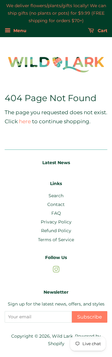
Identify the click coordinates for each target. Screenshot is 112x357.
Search (56, 195)
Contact (56, 204)
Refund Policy (56, 230)
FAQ (56, 213)
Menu (19, 31)
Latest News (56, 162)
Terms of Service (56, 239)
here (25, 121)
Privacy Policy (56, 222)
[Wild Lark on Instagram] (56, 270)
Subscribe (89, 317)
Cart (101, 31)
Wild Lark (62, 336)
